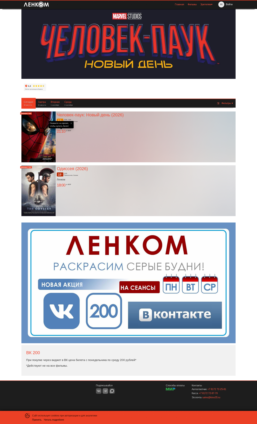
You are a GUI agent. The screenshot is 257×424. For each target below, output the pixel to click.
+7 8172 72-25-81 (216, 389)
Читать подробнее (54, 419)
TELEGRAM (105, 391)
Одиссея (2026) (72, 168)
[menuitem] (179, 4)
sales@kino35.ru (211, 397)
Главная (179, 4)
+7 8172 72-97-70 (208, 393)
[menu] (132, 4)
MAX (112, 391)
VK (98, 391)
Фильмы (192, 4)
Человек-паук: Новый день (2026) (90, 114)
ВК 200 (33, 352)
